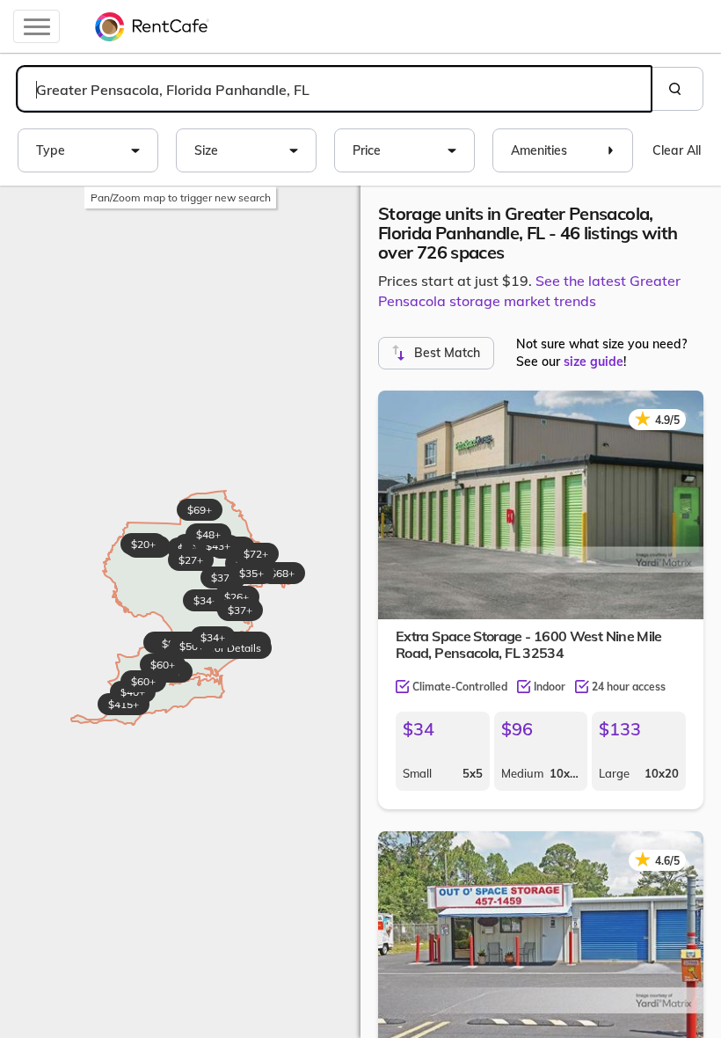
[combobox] (334, 89)
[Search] (677, 89)
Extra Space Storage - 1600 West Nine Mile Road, (529, 644)
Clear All (676, 150)
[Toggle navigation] (36, 26)
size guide (593, 361)
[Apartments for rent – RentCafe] (152, 26)
